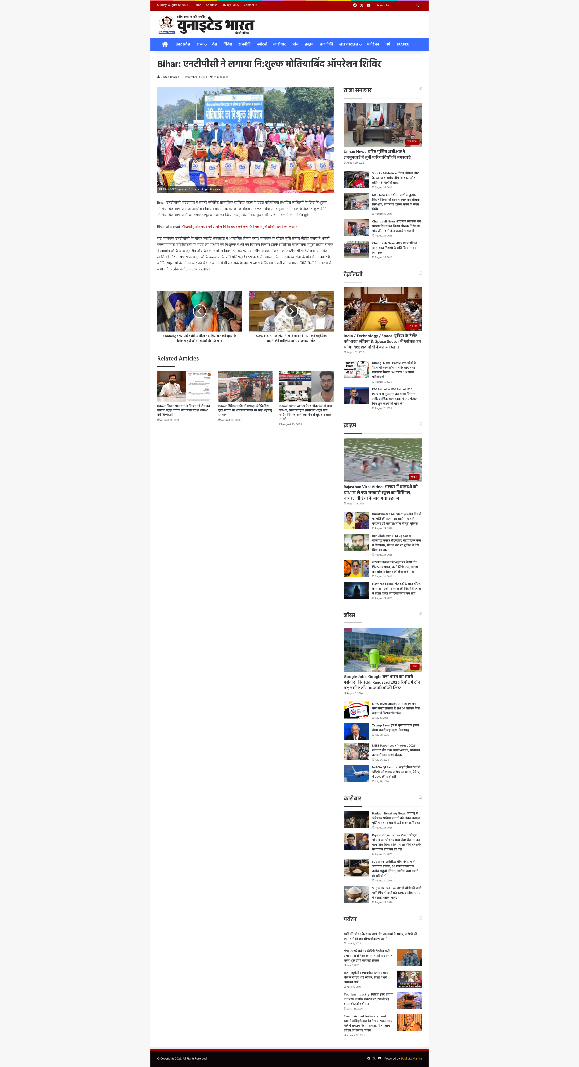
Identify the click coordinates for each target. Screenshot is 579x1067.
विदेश (227, 45)
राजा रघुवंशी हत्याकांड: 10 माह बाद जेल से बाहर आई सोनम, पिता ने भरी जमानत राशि (366, 977)
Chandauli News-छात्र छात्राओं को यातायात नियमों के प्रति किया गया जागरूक (394, 248)
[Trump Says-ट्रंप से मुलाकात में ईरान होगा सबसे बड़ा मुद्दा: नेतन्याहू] (356, 731)
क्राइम (309, 45)
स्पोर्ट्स (262, 45)
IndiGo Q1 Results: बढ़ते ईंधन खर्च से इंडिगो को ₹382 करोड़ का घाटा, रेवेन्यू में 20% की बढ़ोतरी (396, 772)
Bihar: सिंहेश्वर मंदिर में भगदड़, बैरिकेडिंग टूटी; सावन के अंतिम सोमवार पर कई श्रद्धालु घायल (245, 411)
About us (211, 5)
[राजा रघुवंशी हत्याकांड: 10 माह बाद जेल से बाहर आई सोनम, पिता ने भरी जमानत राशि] (409, 979)
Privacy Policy (230, 5)
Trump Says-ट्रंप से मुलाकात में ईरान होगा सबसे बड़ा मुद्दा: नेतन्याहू (395, 728)
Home (197, 5)
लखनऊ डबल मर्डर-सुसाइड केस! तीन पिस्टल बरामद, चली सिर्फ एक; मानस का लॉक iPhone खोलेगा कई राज (395, 567)
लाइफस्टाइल (348, 45)
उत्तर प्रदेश (183, 45)
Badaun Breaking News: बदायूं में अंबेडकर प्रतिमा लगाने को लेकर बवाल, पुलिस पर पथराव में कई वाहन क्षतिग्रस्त (396, 818)
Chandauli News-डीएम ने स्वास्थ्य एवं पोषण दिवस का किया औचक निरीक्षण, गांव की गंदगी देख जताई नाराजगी (396, 226)
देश (214, 45)
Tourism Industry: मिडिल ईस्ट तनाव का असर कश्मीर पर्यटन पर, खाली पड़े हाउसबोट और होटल (368, 999)
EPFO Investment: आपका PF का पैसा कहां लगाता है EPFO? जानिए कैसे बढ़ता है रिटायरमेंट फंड (396, 708)
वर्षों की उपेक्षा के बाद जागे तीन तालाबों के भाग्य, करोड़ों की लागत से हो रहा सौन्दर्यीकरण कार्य (380, 937)
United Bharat (170, 77)
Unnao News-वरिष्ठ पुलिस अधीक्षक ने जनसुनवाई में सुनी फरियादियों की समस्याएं (377, 155)
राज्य (200, 45)
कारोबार (279, 45)
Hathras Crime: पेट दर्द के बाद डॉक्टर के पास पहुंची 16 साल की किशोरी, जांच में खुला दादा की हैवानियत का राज (397, 589)
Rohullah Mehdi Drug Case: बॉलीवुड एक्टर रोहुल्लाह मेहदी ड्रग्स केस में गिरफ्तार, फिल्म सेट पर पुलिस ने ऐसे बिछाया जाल (396, 543)
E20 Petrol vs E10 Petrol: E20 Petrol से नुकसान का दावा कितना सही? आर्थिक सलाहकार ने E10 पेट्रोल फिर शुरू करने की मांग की (395, 396)
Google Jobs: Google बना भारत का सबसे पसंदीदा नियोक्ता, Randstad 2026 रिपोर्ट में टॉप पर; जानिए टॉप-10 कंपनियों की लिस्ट (382, 683)
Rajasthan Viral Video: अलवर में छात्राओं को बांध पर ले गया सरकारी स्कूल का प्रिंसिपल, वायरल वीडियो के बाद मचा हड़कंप (381, 493)
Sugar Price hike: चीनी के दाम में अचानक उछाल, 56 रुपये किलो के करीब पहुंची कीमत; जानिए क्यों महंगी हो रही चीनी (395, 869)
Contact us (250, 5)
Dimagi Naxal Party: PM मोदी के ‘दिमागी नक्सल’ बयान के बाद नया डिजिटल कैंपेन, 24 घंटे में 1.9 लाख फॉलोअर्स (394, 370)
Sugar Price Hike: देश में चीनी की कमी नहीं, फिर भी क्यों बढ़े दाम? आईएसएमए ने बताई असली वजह (397, 893)
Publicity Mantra (411, 1058)
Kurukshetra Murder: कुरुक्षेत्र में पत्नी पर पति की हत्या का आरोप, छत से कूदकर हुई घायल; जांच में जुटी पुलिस (397, 519)
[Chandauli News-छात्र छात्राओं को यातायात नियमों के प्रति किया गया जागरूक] (356, 249)
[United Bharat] (206, 24)
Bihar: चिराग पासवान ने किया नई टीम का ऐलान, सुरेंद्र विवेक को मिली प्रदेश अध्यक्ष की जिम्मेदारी (183, 411)
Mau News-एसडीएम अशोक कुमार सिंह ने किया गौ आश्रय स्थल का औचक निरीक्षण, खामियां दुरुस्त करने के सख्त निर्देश (396, 202)
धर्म (387, 45)
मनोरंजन (373, 45)
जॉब (295, 45)
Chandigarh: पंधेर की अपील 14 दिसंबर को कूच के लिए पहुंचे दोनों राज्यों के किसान (239, 227)
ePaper (402, 45)
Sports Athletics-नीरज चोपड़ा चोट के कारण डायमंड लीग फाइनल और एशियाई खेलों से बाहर (395, 178)
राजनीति (244, 45)
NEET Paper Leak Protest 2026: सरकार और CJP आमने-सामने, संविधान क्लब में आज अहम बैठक (396, 750)
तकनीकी (326, 45)
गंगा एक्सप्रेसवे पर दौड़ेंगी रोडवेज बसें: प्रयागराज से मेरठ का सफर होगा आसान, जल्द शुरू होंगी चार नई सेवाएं (368, 956)
